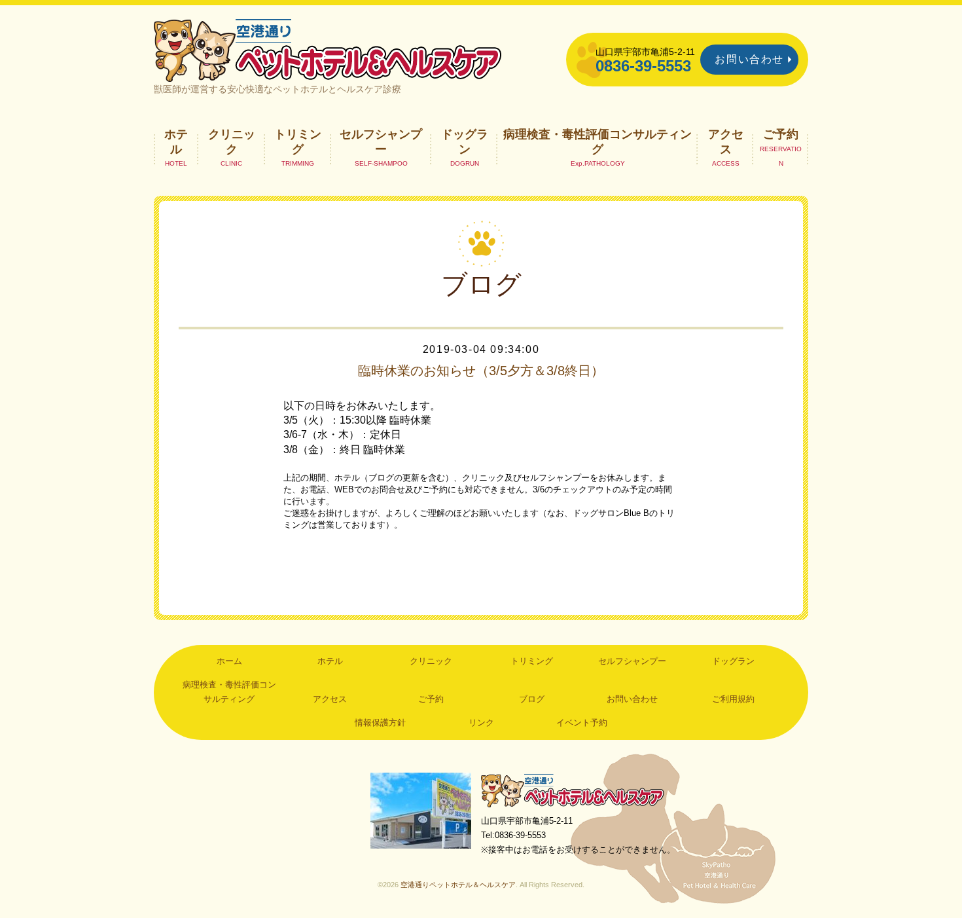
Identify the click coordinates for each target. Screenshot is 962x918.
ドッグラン (464, 141)
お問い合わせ (749, 59)
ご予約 (780, 134)
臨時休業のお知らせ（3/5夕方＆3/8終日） (481, 370)
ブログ (531, 699)
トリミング (297, 141)
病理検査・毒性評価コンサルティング (597, 141)
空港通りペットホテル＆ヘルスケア (572, 790)
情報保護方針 (380, 722)
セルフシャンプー (381, 141)
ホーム (229, 661)
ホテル (176, 141)
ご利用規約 (733, 699)
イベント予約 (581, 722)
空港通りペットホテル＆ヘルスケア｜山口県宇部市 (328, 49)
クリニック (231, 141)
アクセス (725, 141)
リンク (481, 722)
